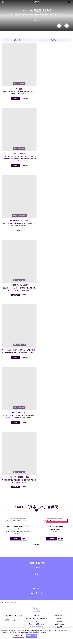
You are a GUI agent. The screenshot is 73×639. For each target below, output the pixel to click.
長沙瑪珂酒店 (5, 602)
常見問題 (59, 627)
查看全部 (36, 545)
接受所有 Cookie (31, 635)
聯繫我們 (36, 615)
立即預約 (15, 539)
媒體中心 (59, 618)
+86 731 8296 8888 (37, 627)
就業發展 (59, 621)
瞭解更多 (36, 20)
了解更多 (60, 539)
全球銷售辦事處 (59, 624)
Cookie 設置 (18, 635)
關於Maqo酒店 (59, 615)
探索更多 (25, 98)
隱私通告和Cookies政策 (31, 632)
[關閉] (70, 631)
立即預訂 (15, 98)
